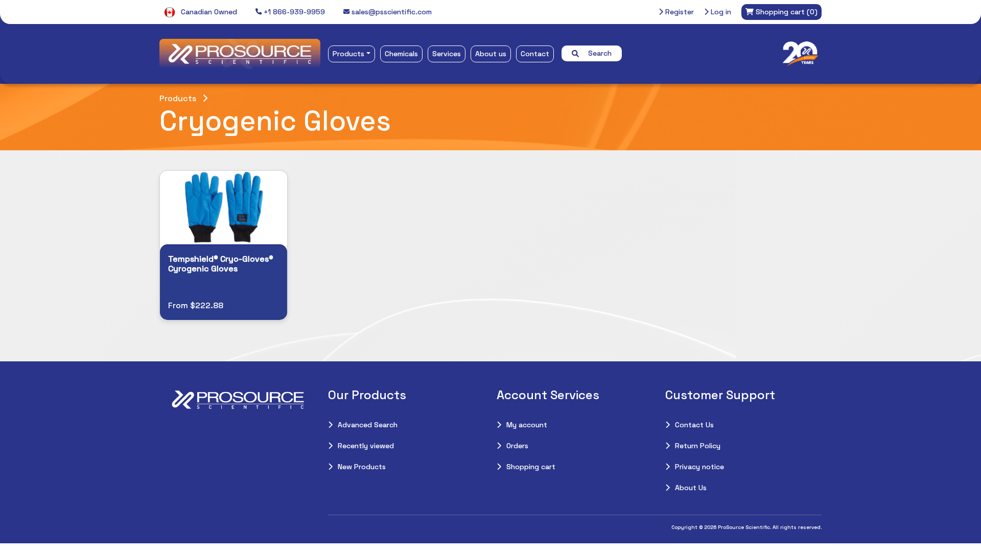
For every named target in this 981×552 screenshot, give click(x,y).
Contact (535, 53)
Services (446, 53)
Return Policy (697, 445)
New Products (362, 466)
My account (526, 424)
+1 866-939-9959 (293, 11)
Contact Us (694, 424)
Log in (720, 11)
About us (490, 53)
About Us (691, 487)
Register (678, 11)
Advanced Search (368, 424)
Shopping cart (530, 466)
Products (348, 53)
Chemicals (401, 53)
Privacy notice (699, 466)
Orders (517, 445)
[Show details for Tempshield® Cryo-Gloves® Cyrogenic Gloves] (223, 207)
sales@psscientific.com (390, 11)
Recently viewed (366, 445)
